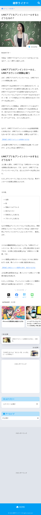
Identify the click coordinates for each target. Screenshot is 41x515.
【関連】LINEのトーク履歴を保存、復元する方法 (18, 267)
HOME (21, 507)
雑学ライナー (21, 3)
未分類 (13, 302)
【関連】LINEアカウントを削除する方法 (15, 139)
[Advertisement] (20, 377)
